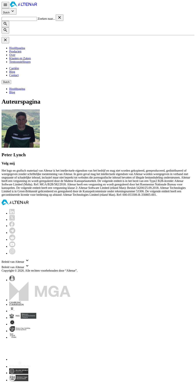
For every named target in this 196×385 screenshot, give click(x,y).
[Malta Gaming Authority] (39, 299)
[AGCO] (24, 311)
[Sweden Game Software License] (13, 337)
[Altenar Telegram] (12, 232)
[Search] (5, 24)
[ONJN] (12, 280)
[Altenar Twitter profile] (12, 219)
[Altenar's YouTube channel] (12, 246)
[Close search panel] (59, 18)
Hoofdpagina (17, 48)
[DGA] (20, 366)
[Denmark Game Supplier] (12, 324)
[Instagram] (12, 253)
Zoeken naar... (47, 18)
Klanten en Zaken (20, 58)
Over (12, 55)
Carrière (14, 68)
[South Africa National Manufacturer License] (20, 331)
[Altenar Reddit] (12, 239)
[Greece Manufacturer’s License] (18, 372)
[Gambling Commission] (16, 304)
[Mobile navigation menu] (5, 5)
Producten (15, 51)
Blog (12, 71)
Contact (14, 75)
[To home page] (23, 6)
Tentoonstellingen (20, 61)
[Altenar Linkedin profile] (12, 213)
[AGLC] (36, 359)
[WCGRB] (18, 380)
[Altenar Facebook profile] (12, 225)
